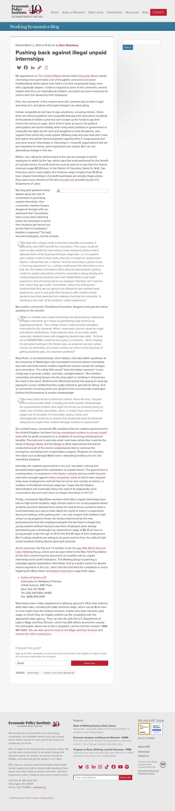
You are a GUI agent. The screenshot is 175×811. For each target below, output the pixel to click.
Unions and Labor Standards (58, 672)
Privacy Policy (47, 798)
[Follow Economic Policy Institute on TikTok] (107, 768)
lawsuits (101, 473)
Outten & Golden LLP (33, 577)
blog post (84, 76)
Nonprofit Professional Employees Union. (148, 772)
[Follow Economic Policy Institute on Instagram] (100, 768)
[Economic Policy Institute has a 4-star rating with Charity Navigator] (157, 729)
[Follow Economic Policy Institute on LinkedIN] (94, 768)
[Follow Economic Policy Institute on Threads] (87, 768)
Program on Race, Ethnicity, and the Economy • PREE (102, 749)
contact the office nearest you (33, 634)
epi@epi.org (39, 787)
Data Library (96, 12)
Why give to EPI (146, 720)
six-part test (67, 180)
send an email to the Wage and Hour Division (70, 630)
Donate (158, 12)
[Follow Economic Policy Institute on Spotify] (127, 768)
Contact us (143, 755)
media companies (58, 477)
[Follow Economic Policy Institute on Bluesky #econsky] (81, 768)
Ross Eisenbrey (68, 45)
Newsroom (144, 751)
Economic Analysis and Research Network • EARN (100, 737)
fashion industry (67, 473)
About (55, 12)
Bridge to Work (62, 444)
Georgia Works (34, 444)
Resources (132, 12)
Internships (33, 672)
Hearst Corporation (62, 571)
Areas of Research (73, 12)
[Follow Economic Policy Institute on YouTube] (120, 768)
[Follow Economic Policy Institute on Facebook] (113, 768)
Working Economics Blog (34, 26)
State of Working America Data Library (94, 725)
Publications (114, 12)
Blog (145, 12)
